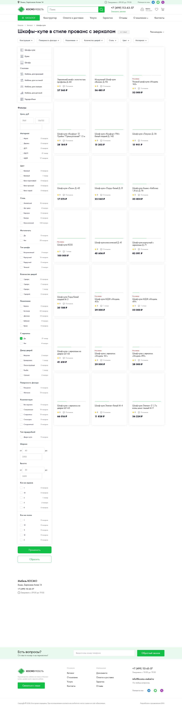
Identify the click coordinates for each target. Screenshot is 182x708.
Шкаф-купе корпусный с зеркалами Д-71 (143, 243)
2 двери (26, 279)
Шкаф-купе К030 (65, 244)
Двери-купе (28, 437)
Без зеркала (28, 405)
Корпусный (28, 257)
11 (24, 530)
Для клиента (101, 673)
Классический (29, 223)
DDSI (162, 703)
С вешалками (28, 410)
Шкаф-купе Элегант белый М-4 (109, 405)
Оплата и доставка (73, 17)
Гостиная (27, 311)
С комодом (28, 419)
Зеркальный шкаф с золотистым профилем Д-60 (71, 80)
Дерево (26, 143)
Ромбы (26, 370)
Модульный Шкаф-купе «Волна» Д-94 (105, 80)
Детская (27, 316)
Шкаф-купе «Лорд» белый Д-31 (109, 188)
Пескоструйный (29, 365)
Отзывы (123, 17)
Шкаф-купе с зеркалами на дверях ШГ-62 (69, 352)
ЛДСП (26, 153)
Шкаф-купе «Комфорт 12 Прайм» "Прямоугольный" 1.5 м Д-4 (71, 135)
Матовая (27, 393)
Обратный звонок (151, 653)
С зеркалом (28, 414)
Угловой (26, 267)
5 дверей (27, 294)
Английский (28, 203)
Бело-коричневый (30, 181)
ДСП (25, 148)
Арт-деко (27, 208)
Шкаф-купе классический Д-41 (108, 242)
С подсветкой (28, 424)
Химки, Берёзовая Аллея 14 (31, 2)
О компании (140, 17)
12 (24, 535)
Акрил (26, 138)
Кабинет (27, 321)
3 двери (26, 284)
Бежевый (27, 176)
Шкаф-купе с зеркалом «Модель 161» (105, 354)
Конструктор (50, 17)
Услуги (93, 17)
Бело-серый (28, 191)
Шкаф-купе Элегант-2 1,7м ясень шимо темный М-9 (144, 406)
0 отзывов (69, 86)
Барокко (27, 213)
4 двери (26, 289)
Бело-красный (29, 186)
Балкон (26, 306)
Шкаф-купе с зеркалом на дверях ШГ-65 (68, 406)
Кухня (26, 326)
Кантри (26, 218)
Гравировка (28, 360)
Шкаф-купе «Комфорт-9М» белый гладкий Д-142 (107, 135)
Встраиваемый (29, 252)
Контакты (159, 17)
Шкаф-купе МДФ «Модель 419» (144, 300)
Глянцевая (27, 388)
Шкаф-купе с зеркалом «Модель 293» (142, 354)
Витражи (27, 355)
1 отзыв (68, 251)
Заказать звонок (118, 11)
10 (25, 493)
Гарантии (108, 17)
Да (25, 235)
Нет (25, 240)
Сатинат (27, 375)
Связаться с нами (31, 685)
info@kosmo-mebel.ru (143, 679)
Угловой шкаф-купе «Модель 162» (145, 82)
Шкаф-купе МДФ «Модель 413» (107, 300)
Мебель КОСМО (27, 581)
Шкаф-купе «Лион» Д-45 (68, 188)
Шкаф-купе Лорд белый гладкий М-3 (68, 298)
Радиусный (27, 262)
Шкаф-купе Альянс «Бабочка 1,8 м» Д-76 (145, 189)
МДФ (26, 158)
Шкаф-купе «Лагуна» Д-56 (144, 134)
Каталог (70, 673)
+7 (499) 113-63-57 (122, 8)
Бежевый (27, 171)
